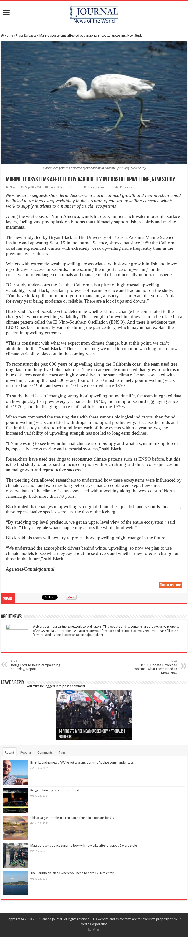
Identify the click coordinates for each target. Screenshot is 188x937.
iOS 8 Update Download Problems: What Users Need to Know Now (154, 667)
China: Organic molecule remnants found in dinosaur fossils (72, 818)
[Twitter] (98, 930)
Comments (45, 752)
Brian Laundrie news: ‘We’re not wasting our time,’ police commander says (82, 762)
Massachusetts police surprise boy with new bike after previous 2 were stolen (84, 845)
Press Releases (26, 35)
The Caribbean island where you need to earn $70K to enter (72, 873)
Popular (25, 752)
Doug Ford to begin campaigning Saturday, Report (35, 665)
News (13, 187)
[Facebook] (93, 930)
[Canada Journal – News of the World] (94, 13)
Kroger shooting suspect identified (54, 790)
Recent (9, 752)
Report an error (170, 585)
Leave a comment (99, 187)
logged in (51, 686)
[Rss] (89, 930)
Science (74, 187)
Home (8, 35)
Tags (62, 752)
